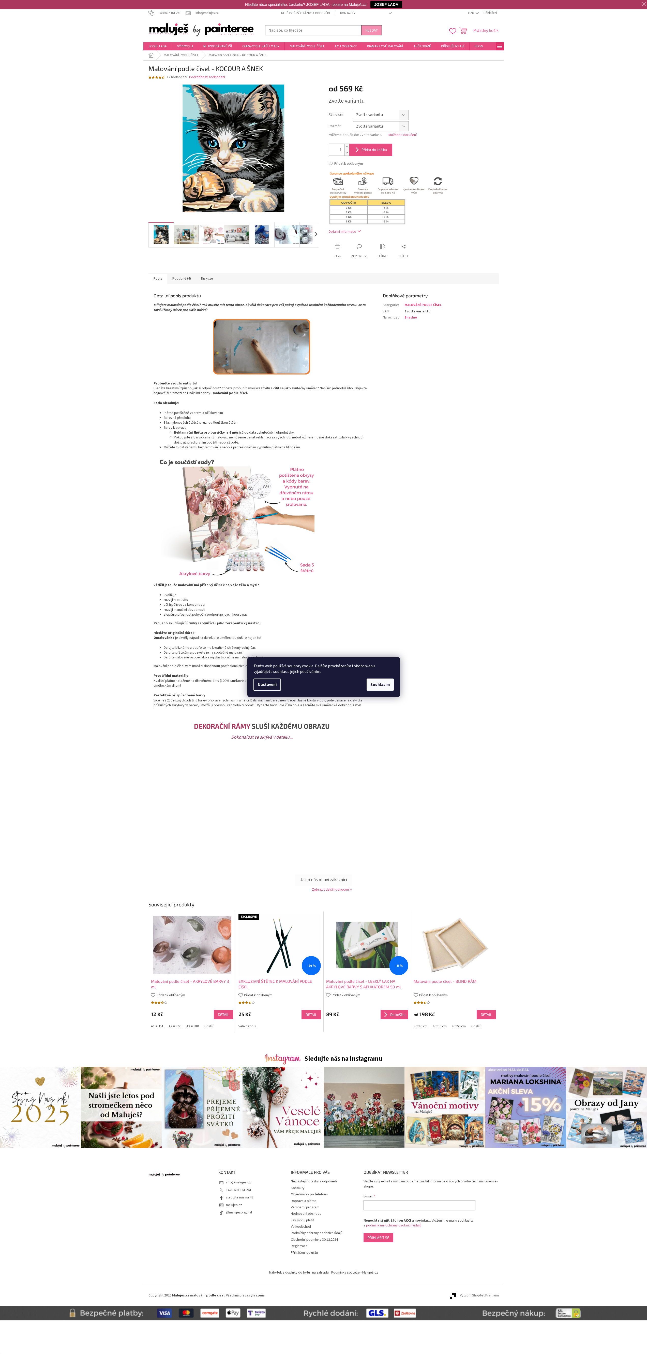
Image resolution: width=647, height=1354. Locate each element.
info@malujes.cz (238, 1182)
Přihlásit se (378, 1237)
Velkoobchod (301, 1226)
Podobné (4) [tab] (181, 278)
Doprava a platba (304, 1201)
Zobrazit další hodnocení (331, 889)
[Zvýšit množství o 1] (346, 147)
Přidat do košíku (374, 149)
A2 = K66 (175, 1026)
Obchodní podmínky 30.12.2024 (314, 1239)
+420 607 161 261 (238, 1190)
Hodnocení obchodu (306, 1213)
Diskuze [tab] (207, 278)
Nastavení (267, 684)
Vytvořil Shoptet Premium (479, 1295)
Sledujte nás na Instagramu (343, 1058)
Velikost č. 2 (247, 1026)
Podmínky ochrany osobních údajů (316, 1233)
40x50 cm (440, 1026)
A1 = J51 (157, 1026)
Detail (223, 1014)
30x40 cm (421, 1026)
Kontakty (347, 13)
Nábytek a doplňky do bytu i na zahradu (299, 1272)
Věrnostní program (305, 1207)
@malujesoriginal (239, 1212)
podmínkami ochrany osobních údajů (393, 1225)
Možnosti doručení (402, 135)
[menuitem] (157, 46)
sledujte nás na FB (239, 1197)
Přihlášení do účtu (304, 1252)
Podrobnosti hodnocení (207, 77)
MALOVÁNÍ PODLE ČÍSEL (423, 305)
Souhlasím (380, 684)
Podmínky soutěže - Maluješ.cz (354, 1272)
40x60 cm (459, 1026)
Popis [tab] (158, 278)
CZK (471, 13)
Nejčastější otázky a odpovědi (305, 13)
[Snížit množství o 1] (346, 153)
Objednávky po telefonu (309, 1194)
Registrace (299, 1246)
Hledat (371, 30)
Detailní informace (342, 231)
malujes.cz (234, 1205)
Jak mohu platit (302, 1220)
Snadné (410, 317)
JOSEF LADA (386, 4)
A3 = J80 (192, 1026)
